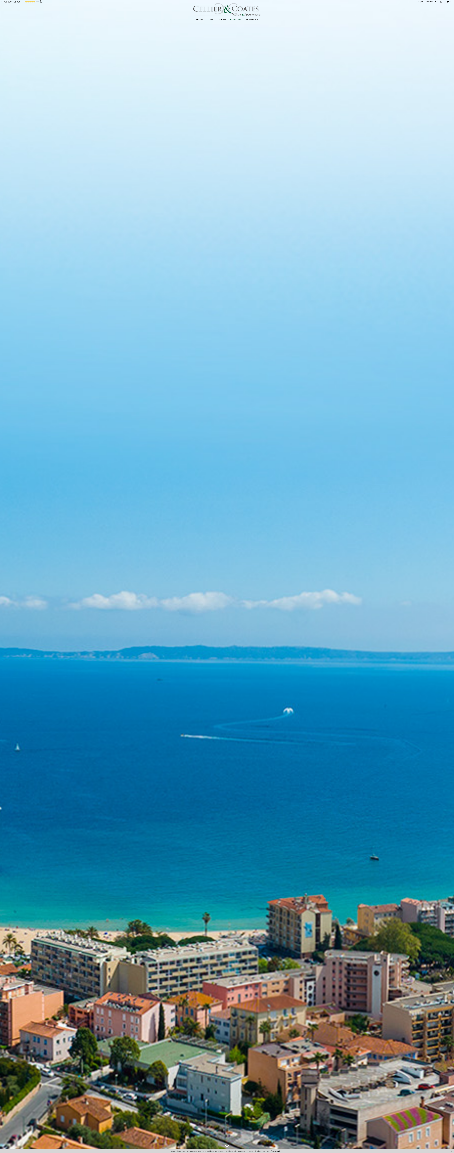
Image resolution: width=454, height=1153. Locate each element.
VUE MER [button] (222, 19)
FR (418, 2)
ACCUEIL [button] (199, 19)
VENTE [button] (210, 19)
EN (422, 2)
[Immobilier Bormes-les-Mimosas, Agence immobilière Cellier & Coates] (227, 8)
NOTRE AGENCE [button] (251, 19)
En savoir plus (276, 1151)
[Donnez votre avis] (40, 1)
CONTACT (430, 2)
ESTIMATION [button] (235, 19)
